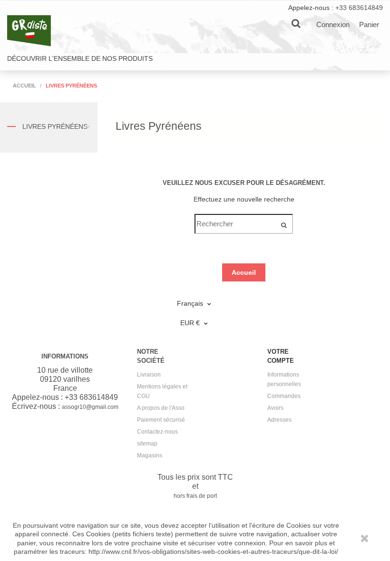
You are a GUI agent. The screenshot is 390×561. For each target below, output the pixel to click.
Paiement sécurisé (161, 419)
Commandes (284, 396)
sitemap (147, 443)
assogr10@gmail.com (90, 407)
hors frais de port (195, 496)
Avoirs (275, 408)
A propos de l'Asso (161, 408)
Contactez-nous (157, 431)
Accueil (244, 272)
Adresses (279, 419)
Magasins (149, 455)
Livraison (149, 374)
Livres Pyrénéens (54, 126)
